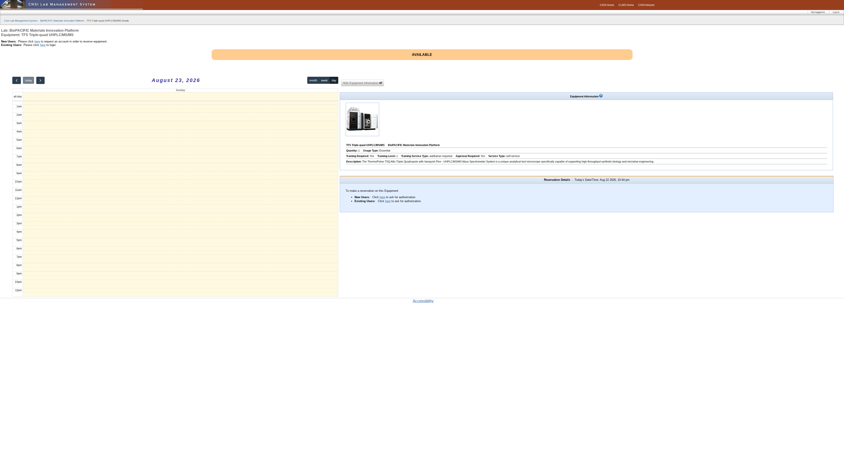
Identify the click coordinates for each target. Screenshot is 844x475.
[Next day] (40, 80)
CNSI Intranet (646, 5)
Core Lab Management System (20, 20)
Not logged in (818, 12)
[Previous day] (16, 80)
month (313, 80)
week (324, 80)
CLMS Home (626, 5)
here (37, 41)
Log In (836, 12)
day (334, 80)
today (28, 80)
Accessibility (423, 301)
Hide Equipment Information (361, 83)
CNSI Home (607, 5)
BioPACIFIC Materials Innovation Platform (62, 20)
